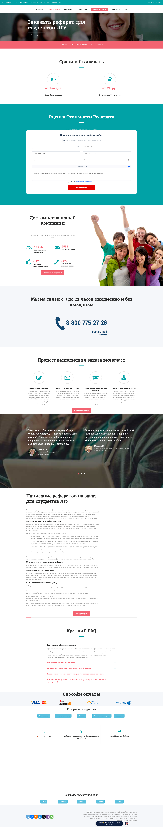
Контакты (116, 9)
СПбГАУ (119, 802)
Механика (119, 716)
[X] (44, 817)
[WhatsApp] (51, 817)
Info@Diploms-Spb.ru (55, 2)
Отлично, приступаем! (53, 273)
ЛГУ (92, 45)
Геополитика (43, 716)
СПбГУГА (82, 802)
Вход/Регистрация (156, 2)
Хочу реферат (81, 614)
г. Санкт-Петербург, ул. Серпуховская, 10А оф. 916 (31, 2)
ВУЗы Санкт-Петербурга (79, 45)
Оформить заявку (81, 410)
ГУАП (44, 802)
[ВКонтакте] (32, 817)
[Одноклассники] (36, 817)
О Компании (82, 9)
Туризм (81, 716)
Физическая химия (63, 716)
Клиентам (68, 9)
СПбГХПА (63, 802)
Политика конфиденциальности (126, 820)
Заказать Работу (99, 9)
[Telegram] (28, 817)
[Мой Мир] (40, 817)
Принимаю (81, 181)
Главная (39, 9)
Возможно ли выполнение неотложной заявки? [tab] (69, 668)
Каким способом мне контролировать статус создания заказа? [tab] (76, 674)
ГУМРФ (100, 802)
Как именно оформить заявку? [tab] (61, 645)
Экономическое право (102, 716)
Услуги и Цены (53, 9)
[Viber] (48, 817)
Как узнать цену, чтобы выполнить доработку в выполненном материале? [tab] (76, 680)
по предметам (87, 709)
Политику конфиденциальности (84, 181)
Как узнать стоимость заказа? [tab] (61, 663)
